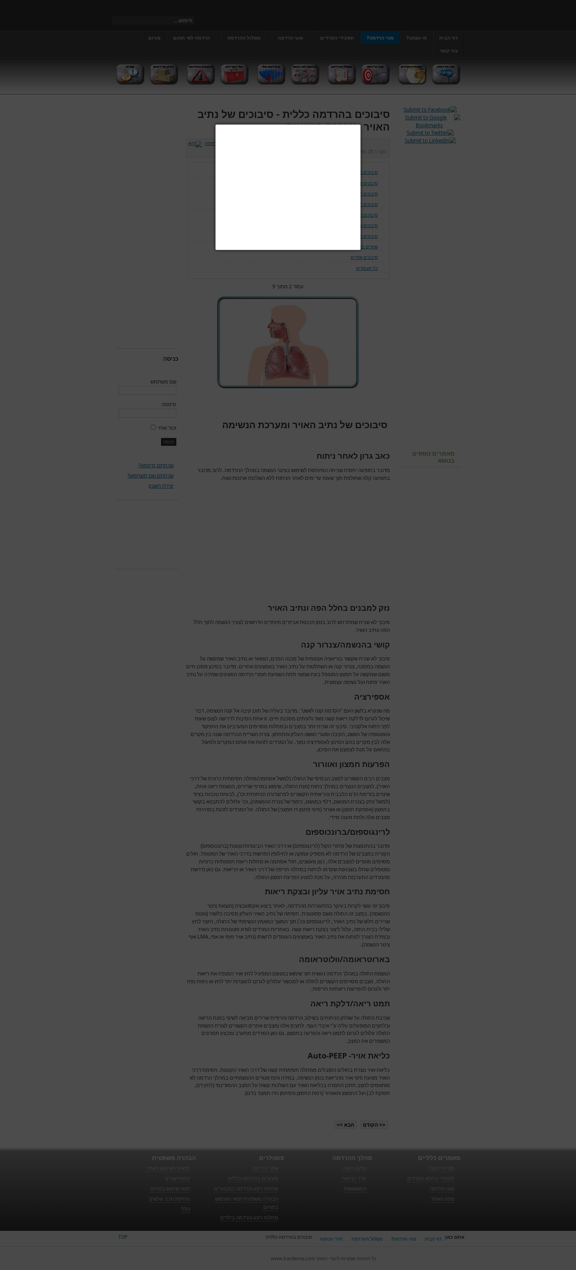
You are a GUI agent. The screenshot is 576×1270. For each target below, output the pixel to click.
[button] (360, 124)
